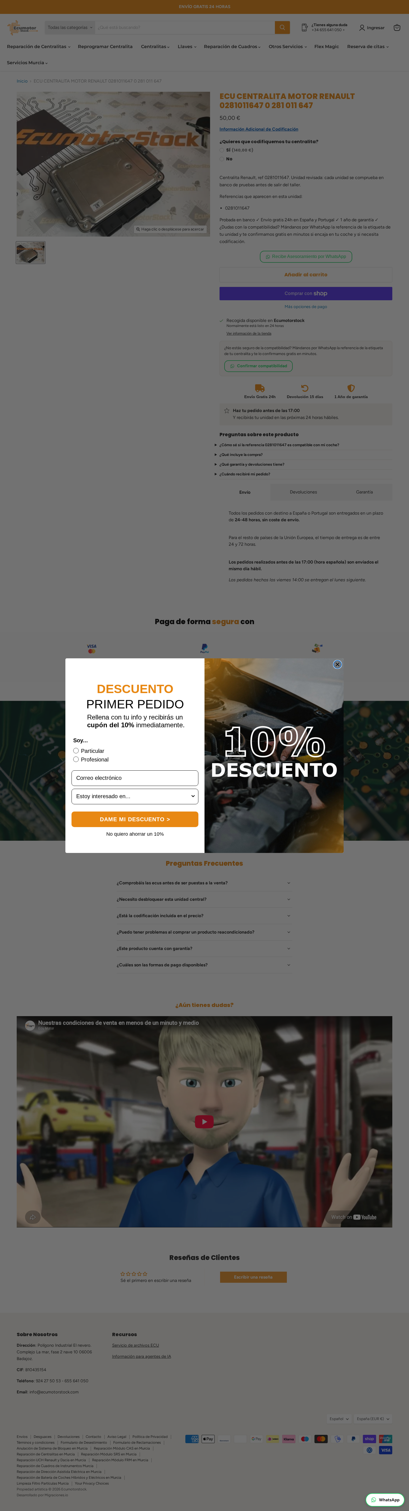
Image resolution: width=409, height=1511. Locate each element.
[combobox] (133, 796)
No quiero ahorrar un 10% (135, 834)
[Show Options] (193, 796)
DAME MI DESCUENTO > (135, 819)
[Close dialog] (337, 664)
